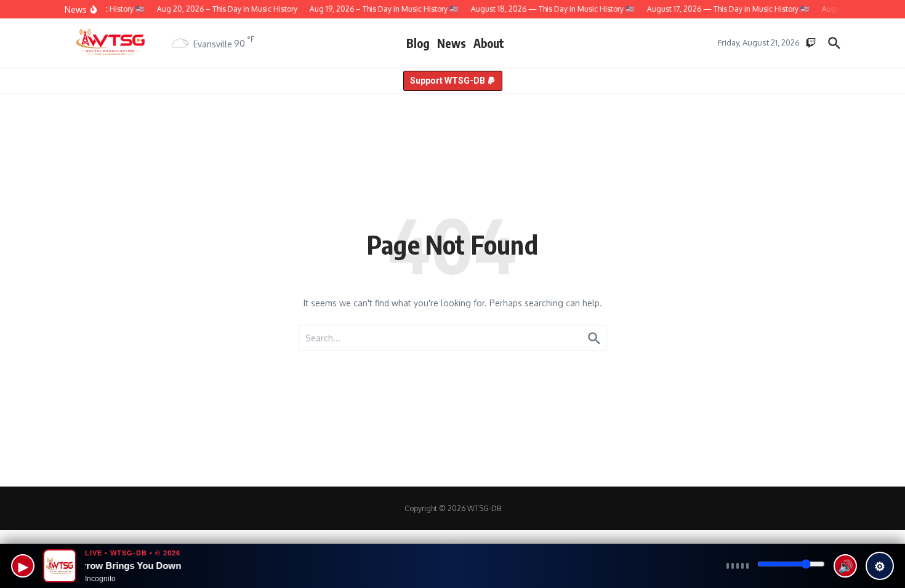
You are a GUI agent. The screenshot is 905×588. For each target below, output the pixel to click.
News (451, 43)
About (488, 43)
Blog (418, 43)
